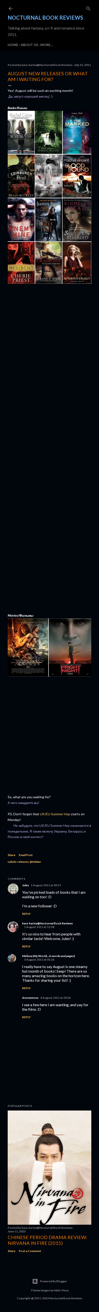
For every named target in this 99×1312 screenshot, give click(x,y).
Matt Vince (61, 1290)
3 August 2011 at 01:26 (39, 959)
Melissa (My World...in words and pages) (48, 956)
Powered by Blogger (53, 1281)
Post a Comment (30, 1251)
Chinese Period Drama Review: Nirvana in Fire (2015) (47, 1240)
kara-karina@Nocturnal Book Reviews (47, 923)
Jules (25, 885)
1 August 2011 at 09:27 (46, 885)
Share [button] (11, 855)
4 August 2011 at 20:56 (55, 997)
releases (23, 861)
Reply (26, 914)
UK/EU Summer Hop (55, 814)
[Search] (88, 8)
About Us (29, 45)
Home (13, 45)
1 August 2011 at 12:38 (39, 927)
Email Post (26, 855)
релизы (35, 861)
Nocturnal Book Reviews (45, 17)
